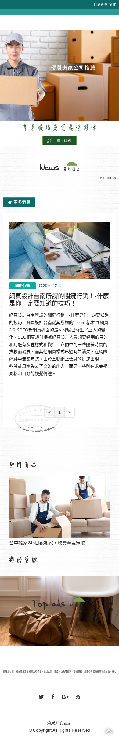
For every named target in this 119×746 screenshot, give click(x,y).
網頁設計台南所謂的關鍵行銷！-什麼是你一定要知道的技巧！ (59, 300)
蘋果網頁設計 (59, 722)
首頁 (102, 178)
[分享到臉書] (52, 697)
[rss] (78, 697)
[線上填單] (59, 140)
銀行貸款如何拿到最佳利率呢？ (59, 507)
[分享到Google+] (65, 697)
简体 (112, 4)
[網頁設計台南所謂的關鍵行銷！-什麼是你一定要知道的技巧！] (59, 250)
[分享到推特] (41, 697)
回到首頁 (100, 4)
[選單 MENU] (6, 18)
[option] (59, 75)
